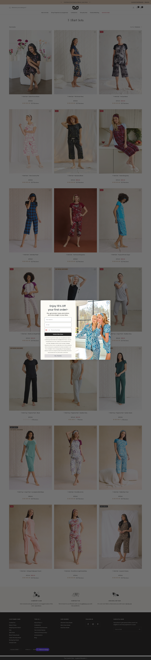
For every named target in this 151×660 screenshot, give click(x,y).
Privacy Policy (59, 348)
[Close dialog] (108, 302)
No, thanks (58, 356)
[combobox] (47, 330)
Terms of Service (67, 348)
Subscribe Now (58, 334)
